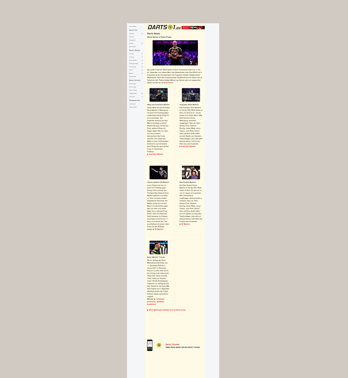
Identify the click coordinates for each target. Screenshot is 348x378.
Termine (131, 37)
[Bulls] (194, 29)
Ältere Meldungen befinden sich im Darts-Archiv (167, 310)
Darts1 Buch (133, 90)
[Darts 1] (164, 30)
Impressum (132, 104)
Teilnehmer (160, 299)
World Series (168, 82)
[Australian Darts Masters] (159, 95)
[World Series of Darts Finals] (175, 52)
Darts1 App (132, 87)
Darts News (132, 26)
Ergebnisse (151, 304)
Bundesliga (132, 83)
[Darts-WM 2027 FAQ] (159, 247)
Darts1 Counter (172, 344)
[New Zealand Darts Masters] (159, 172)
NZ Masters (159, 229)
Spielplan (160, 301)
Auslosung (151, 301)
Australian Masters (156, 154)
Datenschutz (133, 107)
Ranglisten (132, 40)
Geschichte (132, 76)
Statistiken (132, 46)
